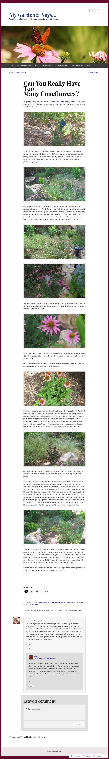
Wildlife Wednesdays (60, 66)
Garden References (77, 66)
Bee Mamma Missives (24, 66)
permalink (35, 604)
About (88, 66)
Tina (81, 602)
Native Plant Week (62, 101)
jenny (27, 621)
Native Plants (55, 602)
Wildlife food (74, 602)
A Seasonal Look (46, 66)
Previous (90, 72)
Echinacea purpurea (44, 602)
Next (97, 72)
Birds (35, 66)
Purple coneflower (64, 602)
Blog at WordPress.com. (54, 752)
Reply (29, 649)
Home (12, 66)
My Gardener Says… (32, 14)
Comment (78, 724)
